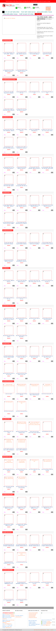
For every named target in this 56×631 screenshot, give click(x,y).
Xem (13, 75)
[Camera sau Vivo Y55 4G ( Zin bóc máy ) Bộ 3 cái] (47, 275)
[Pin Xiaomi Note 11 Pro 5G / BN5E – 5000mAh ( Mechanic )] (47, 199)
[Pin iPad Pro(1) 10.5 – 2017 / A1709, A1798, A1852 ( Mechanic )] (9, 141)
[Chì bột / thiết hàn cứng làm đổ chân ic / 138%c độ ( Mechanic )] (21, 443)
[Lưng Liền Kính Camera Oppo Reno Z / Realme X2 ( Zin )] (34, 388)
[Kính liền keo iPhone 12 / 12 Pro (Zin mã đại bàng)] (21, 481)
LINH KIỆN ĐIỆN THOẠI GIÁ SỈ (8, 305)
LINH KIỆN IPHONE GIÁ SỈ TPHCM (9, 79)
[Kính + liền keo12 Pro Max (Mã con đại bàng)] (9, 481)
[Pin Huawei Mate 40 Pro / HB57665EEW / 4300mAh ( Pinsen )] (21, 577)
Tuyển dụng (38, 13)
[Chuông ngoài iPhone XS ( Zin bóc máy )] (21, 86)
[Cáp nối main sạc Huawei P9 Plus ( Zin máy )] (34, 577)
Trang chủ (3, 12)
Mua (5, 75)
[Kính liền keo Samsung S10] (9, 405)
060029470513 (48, 623)
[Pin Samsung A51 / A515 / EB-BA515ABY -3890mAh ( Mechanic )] (34, 162)
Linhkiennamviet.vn (8, 627)
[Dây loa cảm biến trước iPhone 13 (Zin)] (47, 86)
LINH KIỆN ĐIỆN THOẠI (10, 14)
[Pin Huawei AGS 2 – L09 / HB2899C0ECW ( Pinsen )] (9, 577)
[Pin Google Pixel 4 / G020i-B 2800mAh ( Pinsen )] (34, 501)
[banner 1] (19, 25)
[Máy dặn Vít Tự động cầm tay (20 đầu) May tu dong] (21, 426)
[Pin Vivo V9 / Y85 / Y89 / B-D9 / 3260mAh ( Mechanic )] (21, 275)
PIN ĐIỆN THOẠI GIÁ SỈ (7, 532)
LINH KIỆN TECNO (6, 343)
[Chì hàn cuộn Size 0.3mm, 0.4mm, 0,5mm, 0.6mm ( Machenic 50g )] (34, 426)
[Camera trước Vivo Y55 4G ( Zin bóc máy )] (21, 292)
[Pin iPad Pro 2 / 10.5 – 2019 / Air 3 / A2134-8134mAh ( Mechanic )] (21, 141)
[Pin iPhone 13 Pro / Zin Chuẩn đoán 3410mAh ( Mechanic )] (21, 103)
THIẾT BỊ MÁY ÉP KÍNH (26, 14)
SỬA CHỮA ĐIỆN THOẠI (44, 12)
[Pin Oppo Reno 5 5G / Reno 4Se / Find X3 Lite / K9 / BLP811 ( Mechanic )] (34, 237)
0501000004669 (49, 622)
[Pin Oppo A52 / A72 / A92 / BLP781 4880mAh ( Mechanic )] (21, 254)
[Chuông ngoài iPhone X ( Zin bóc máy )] (34, 86)
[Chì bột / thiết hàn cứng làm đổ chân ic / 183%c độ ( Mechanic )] (9, 443)
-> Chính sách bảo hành (32, 615)
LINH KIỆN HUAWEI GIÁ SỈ (7, 569)
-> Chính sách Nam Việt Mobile (33, 612)
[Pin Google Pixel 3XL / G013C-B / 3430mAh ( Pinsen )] (47, 501)
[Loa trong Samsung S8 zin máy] (21, 556)
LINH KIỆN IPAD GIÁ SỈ (7, 117)
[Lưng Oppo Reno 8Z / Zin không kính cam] (21, 388)
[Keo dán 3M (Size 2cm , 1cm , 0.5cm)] (9, 426)
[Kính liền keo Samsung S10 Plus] (21, 405)
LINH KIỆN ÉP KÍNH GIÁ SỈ (7, 381)
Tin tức (48, 629)
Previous (2, 25)
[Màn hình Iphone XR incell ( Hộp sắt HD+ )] (9, 330)
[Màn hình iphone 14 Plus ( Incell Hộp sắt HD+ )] (21, 313)
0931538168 (48, 9)
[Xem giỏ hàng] (39, 4)
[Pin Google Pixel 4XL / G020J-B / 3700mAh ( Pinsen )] (21, 519)
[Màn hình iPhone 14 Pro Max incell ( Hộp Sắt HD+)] (47, 313)
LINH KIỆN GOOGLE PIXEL (8, 494)
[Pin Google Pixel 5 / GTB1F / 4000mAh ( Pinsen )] (21, 501)
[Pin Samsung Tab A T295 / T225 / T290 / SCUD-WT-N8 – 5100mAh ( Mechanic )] (9, 124)
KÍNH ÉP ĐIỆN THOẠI (7, 456)
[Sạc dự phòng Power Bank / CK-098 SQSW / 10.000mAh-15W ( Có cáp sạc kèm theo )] (34, 539)
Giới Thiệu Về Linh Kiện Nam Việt (40, 629)
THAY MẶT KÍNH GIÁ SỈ (28, 12)
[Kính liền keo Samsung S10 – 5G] (47, 388)
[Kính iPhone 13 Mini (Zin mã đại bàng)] (34, 463)
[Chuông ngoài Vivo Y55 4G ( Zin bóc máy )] (9, 292)
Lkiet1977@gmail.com (8, 623)
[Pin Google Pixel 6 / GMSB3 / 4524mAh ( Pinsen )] (9, 519)
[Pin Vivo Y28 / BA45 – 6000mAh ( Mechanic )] (9, 275)
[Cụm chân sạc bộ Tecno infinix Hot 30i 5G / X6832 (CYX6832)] (9, 350)
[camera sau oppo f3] (9, 388)
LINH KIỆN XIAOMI (6, 192)
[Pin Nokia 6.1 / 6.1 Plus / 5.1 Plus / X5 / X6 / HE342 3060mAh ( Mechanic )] (34, 47)
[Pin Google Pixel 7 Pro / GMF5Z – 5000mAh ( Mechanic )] (9, 64)
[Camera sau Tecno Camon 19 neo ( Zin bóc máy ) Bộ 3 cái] (21, 350)
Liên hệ (52, 629)
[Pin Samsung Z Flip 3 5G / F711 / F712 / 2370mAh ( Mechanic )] (9, 162)
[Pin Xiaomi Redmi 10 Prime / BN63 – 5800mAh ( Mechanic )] (21, 47)
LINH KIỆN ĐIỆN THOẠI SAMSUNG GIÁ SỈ (10, 154)
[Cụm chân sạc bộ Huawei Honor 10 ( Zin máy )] (9, 594)
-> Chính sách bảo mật (31, 616)
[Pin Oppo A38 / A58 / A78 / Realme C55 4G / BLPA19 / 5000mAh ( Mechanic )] (47, 47)
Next (36, 25)
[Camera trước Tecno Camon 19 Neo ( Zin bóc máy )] (34, 350)
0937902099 (48, 8)
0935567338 (4, 622)
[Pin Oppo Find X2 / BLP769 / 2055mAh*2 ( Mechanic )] (21, 162)
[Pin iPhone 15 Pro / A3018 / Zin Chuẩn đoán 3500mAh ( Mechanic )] (9, 103)
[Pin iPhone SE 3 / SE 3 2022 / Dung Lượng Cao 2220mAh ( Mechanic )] (9, 86)
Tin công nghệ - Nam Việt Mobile (44, 18)
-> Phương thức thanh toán (32, 617)
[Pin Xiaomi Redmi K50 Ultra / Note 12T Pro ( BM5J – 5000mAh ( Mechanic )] (9, 47)
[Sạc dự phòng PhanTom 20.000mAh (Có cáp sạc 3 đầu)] (9, 556)
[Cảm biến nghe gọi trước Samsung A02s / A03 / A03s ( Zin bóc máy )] (21, 179)
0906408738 (48, 7)
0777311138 (48, 10)
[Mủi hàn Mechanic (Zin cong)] (47, 426)
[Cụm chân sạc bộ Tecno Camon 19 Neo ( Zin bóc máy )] (21, 368)
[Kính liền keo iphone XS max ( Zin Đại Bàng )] (9, 463)
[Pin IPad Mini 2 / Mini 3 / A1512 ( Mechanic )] (21, 124)
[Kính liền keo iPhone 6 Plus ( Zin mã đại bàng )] (21, 463)
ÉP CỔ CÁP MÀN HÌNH (12, 12)
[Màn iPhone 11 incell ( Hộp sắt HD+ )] (34, 313)
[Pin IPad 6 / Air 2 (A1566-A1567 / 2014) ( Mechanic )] (34, 124)
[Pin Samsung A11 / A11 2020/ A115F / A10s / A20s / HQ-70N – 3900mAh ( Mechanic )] (9, 179)
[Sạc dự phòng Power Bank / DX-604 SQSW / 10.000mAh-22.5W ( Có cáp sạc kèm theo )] (9, 539)
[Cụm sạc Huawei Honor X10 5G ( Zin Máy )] (21, 594)
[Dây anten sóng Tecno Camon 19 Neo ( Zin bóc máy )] (47, 350)
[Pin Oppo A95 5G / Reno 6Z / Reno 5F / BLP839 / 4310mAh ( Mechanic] (21, 237)
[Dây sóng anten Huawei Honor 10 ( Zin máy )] (47, 577)
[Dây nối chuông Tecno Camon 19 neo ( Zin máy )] (9, 368)
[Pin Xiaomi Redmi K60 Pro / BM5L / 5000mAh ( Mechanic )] (21, 64)
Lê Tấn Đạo (48, 621)
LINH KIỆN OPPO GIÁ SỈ (7, 230)
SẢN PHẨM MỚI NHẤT (7, 40)
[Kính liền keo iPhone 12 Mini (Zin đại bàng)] (47, 463)
